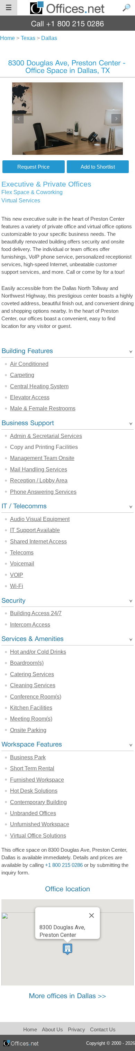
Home (30, 1029)
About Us (52, 1029)
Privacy (77, 1029)
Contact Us (103, 1029)
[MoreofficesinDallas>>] (67, 995)
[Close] (91, 915)
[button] (67, 949)
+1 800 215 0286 (64, 865)
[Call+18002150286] (67, 23)
